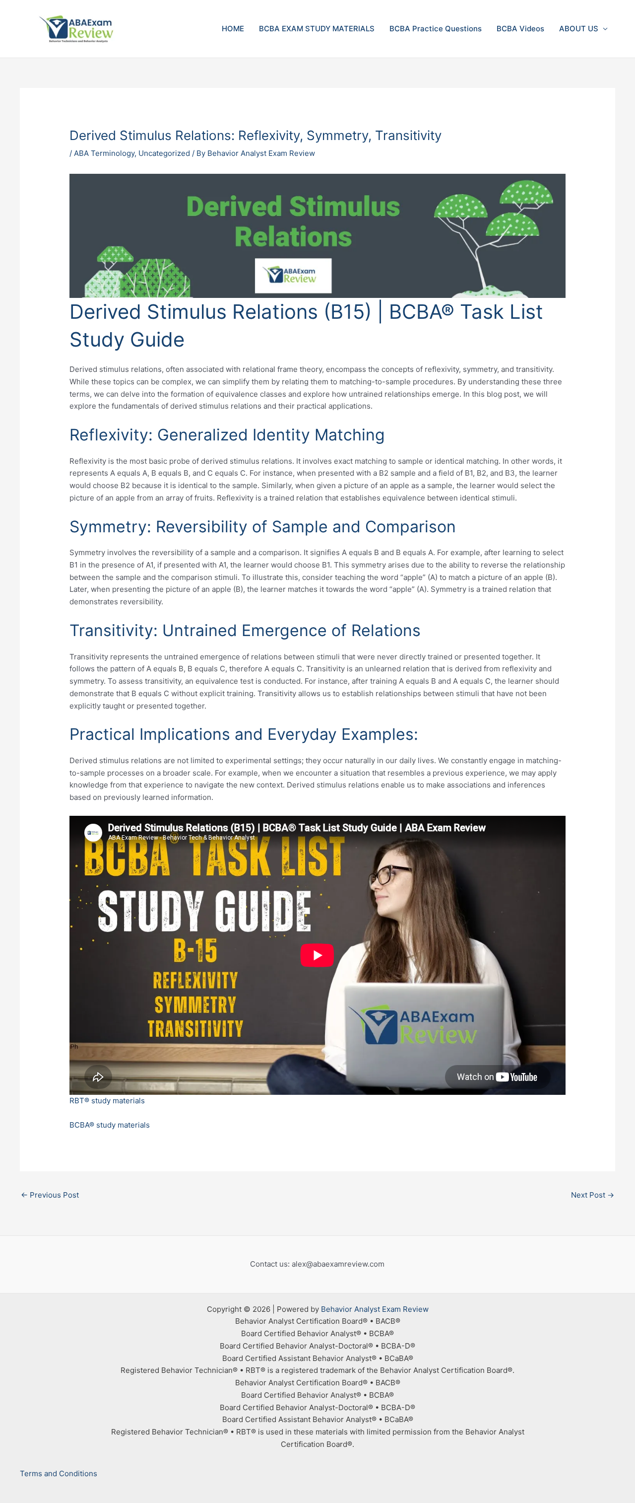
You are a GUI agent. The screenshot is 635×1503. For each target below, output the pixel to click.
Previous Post (50, 1195)
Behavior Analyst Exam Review (375, 1309)
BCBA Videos (520, 28)
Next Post (592, 1195)
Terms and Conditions (58, 1473)
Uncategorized (164, 153)
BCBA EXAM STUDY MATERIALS (317, 28)
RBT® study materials (107, 1100)
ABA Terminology (104, 153)
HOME (233, 28)
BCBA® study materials (109, 1125)
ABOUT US (578, 28)
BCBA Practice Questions (435, 28)
